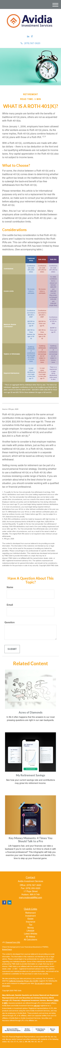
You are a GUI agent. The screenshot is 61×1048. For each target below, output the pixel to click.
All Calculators (30, 939)
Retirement (30, 912)
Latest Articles (30, 933)
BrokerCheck (7, 949)
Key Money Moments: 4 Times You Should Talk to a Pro (30, 839)
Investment (30, 915)
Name (10, 587)
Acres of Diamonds (30, 712)
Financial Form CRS (12, 942)
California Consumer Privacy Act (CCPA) (23, 981)
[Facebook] (32, 36)
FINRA (55, 1000)
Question (9, 622)
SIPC (6, 1003)
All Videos (30, 936)
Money (30, 927)
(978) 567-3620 (32, 43)
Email (10, 604)
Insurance (30, 921)
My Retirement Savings (30, 775)
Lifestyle (30, 930)
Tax (30, 924)
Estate (30, 918)
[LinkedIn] (28, 36)
